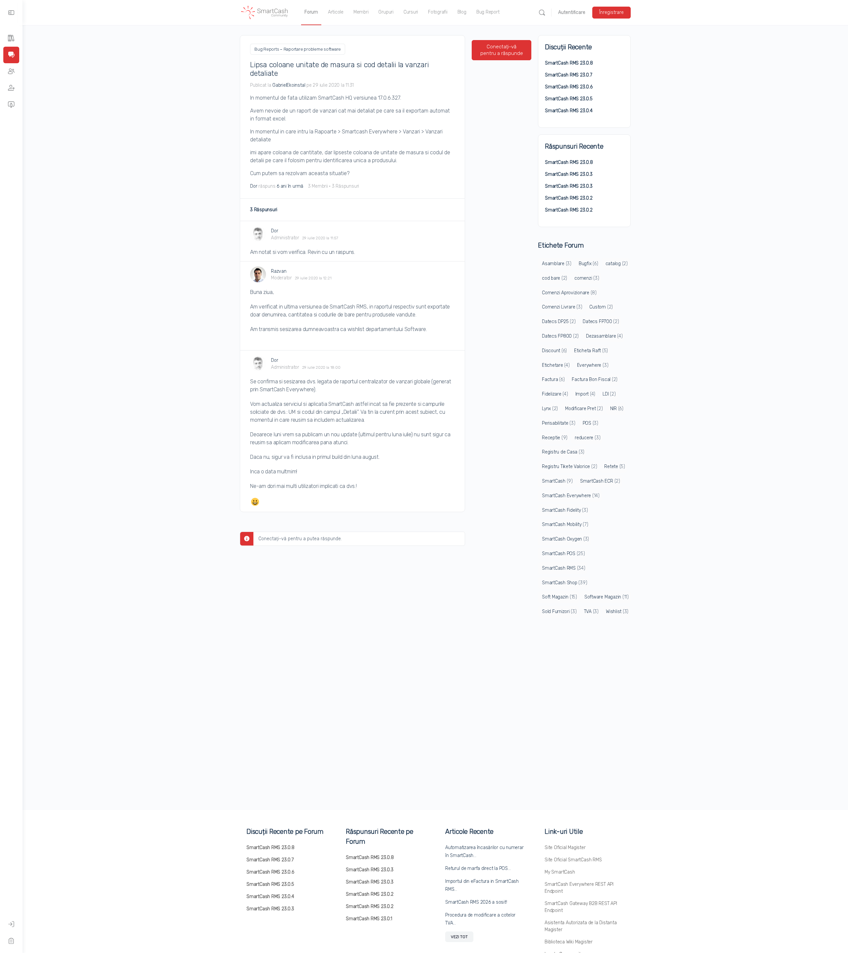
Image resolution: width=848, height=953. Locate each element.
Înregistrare (611, 12)
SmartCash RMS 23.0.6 (569, 87)
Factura (553, 379)
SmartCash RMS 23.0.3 (569, 174)
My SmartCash (560, 872)
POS (590, 423)
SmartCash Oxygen (565, 539)
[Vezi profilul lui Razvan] (258, 274)
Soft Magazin (559, 597)
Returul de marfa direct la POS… (478, 868)
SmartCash (557, 481)
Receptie (554, 438)
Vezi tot (459, 936)
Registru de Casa (563, 452)
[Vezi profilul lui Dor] (258, 234)
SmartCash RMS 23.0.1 (369, 919)
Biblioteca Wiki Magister (569, 942)
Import (585, 394)
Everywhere (593, 365)
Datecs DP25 (558, 321)
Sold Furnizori (559, 611)
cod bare (554, 278)
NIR (616, 408)
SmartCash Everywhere (571, 496)
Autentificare (571, 12)
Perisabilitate (558, 423)
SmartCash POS (563, 553)
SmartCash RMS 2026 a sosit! (476, 902)
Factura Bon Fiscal (594, 379)
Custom (601, 307)
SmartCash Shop (564, 583)
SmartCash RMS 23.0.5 (569, 99)
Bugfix (588, 263)
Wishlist (617, 611)
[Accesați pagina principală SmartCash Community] (265, 12)
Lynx (550, 408)
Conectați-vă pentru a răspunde (501, 50)
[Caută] (542, 13)
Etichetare (556, 365)
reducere (587, 438)
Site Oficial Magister (565, 847)
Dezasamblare (604, 336)
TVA (591, 611)
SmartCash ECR (600, 481)
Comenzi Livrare (562, 307)
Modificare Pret (584, 408)
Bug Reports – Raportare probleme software (297, 49)
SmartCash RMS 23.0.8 (569, 63)
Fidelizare (555, 394)
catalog (617, 263)
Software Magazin (606, 597)
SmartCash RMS (563, 568)
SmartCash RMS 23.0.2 (569, 198)
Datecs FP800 (560, 336)
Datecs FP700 (601, 321)
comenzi (586, 278)
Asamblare (556, 263)
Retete (614, 466)
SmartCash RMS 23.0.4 (569, 111)
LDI (609, 394)
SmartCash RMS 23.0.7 (568, 75)
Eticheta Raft (591, 351)
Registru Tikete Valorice (569, 466)
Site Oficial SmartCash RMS (573, 860)
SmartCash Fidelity (565, 510)
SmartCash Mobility (565, 524)
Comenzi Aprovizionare (569, 293)
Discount (554, 351)
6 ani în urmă (290, 186)
